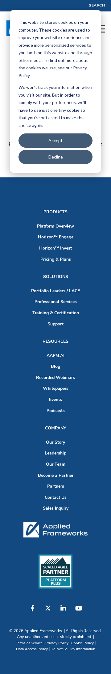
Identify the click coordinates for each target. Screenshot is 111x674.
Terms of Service (29, 643)
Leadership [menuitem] (55, 453)
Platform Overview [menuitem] (55, 226)
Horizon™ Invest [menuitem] (55, 248)
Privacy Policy (56, 643)
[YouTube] (78, 611)
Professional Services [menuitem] (56, 302)
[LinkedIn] (63, 611)
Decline (55, 156)
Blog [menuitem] (55, 366)
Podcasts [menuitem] (56, 411)
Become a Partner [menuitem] (55, 475)
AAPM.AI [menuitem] (55, 356)
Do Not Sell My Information (73, 649)
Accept (55, 140)
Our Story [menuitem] (55, 442)
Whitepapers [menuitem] (55, 388)
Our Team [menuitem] (55, 464)
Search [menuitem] (97, 5)
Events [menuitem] (55, 400)
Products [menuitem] (55, 212)
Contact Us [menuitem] (56, 497)
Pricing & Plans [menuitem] (55, 259)
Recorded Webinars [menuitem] (55, 378)
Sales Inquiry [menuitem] (55, 508)
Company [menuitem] (55, 428)
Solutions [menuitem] (55, 277)
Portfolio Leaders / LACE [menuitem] (55, 291)
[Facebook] (32, 611)
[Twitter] (47, 611)
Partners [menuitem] (55, 486)
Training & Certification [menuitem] (55, 313)
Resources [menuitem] (55, 341)
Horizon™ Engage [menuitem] (55, 237)
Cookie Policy (82, 643)
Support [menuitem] (55, 324)
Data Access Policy (32, 649)
